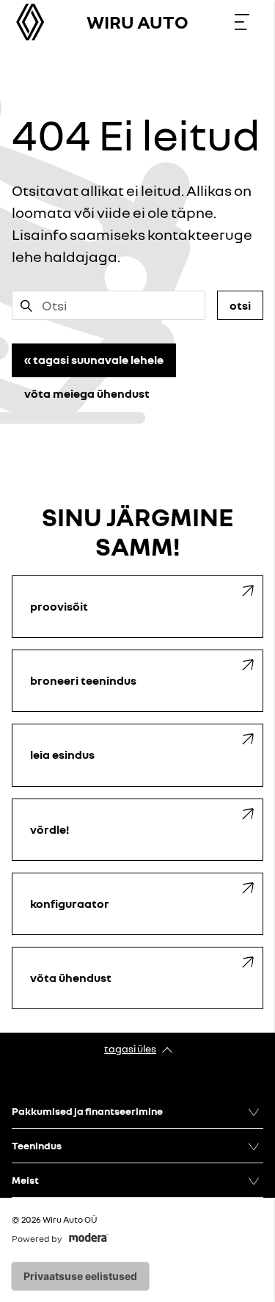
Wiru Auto (137, 21)
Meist (25, 1180)
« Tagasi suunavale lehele (94, 359)
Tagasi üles (130, 1048)
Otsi (240, 305)
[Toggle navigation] (242, 22)
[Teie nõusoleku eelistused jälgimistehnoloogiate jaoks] (80, 1276)
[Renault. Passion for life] (30, 22)
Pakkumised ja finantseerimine (87, 1111)
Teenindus (37, 1145)
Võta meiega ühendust (87, 393)
